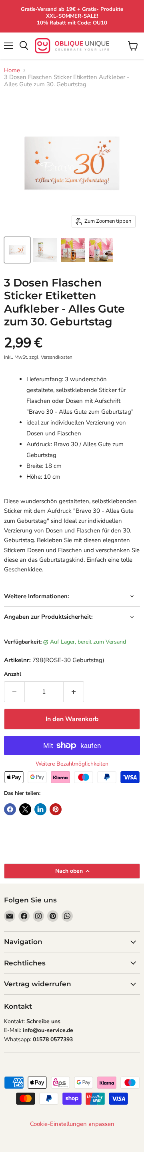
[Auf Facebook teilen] (10, 809)
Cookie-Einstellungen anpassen (72, 1124)
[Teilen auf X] (25, 809)
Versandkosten (56, 357)
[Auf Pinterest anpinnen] (56, 809)
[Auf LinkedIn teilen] (40, 809)
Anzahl (12, 674)
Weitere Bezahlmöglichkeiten (72, 764)
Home (12, 70)
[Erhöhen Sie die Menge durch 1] (74, 691)
